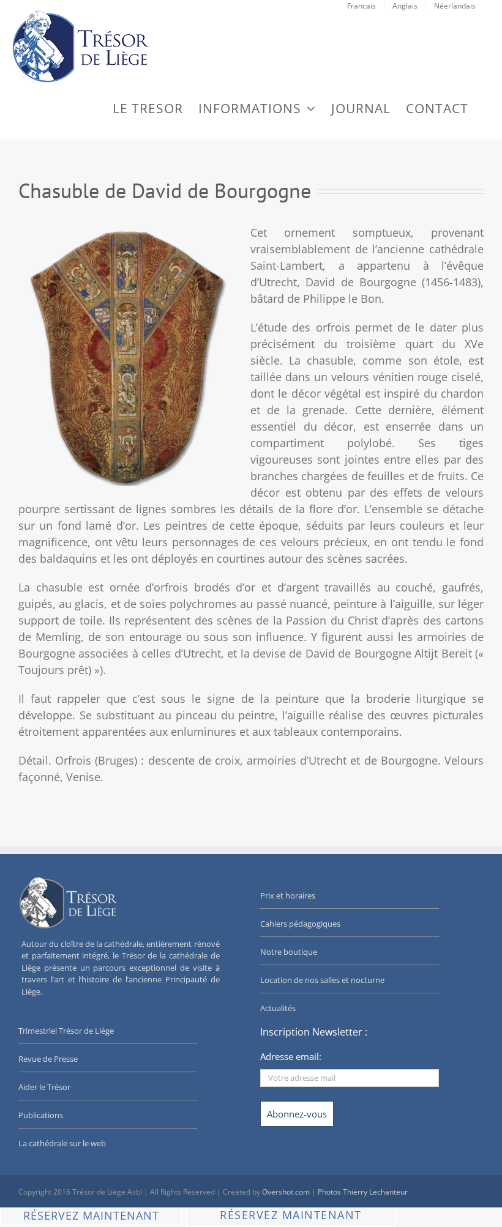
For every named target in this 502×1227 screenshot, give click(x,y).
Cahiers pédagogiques (300, 923)
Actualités (278, 1008)
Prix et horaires (287, 895)
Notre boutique (288, 951)
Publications (40, 1115)
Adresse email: (290, 1056)
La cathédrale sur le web (62, 1143)
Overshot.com (286, 1192)
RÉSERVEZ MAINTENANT (91, 1215)
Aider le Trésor (44, 1086)
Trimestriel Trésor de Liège (66, 1030)
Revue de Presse (48, 1058)
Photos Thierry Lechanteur (363, 1192)
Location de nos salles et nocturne (322, 979)
